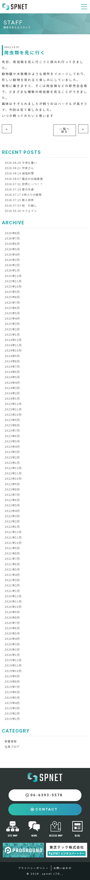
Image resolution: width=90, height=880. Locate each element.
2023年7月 (12, 430)
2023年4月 (12, 446)
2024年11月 (13, 345)
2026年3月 (12, 260)
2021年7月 (12, 558)
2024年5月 (12, 377)
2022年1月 (12, 526)
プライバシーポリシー (33, 868)
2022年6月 (12, 500)
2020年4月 (12, 639)
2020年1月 (12, 655)
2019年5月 (12, 697)
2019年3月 (12, 708)
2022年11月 (13, 473)
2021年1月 (12, 591)
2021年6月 (12, 564)
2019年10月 (13, 671)
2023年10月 (13, 414)
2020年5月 (12, 633)
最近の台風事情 (24, 179)
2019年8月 (12, 681)
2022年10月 (13, 478)
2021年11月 (13, 537)
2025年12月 (13, 276)
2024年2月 (12, 393)
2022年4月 (12, 511)
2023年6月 (12, 436)
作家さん (19, 168)
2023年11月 (13, 409)
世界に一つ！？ (24, 184)
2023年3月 (12, 452)
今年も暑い (21, 162)
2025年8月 (12, 297)
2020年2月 (12, 649)
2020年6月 (12, 628)
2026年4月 (12, 254)
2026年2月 (12, 265)
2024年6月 (12, 372)
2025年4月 (12, 318)
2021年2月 (12, 585)
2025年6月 (12, 308)
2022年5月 (12, 505)
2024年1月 (12, 398)
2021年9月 (12, 548)
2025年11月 (13, 281)
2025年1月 (12, 334)
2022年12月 (13, 468)
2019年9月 (12, 676)
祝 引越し (21, 205)
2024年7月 (12, 366)
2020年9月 (12, 612)
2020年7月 (12, 623)
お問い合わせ (63, 868)
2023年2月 (12, 457)
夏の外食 (19, 189)
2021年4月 (12, 575)
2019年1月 (12, 719)
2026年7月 (12, 238)
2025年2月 (12, 329)
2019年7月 (12, 687)
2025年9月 (12, 292)
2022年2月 (12, 521)
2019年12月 (13, 660)
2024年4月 (12, 382)
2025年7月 (12, 302)
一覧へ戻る (64, 130)
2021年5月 (12, 569)
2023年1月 (12, 463)
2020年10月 (13, 607)
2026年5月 (12, 249)
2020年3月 (12, 644)
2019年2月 (12, 713)
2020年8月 (12, 617)
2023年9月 (12, 420)
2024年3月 (12, 388)
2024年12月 (13, 340)
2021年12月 (13, 532)
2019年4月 (12, 703)
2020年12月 (13, 596)
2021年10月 (13, 543)
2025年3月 (12, 324)
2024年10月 (13, 350)
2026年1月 (12, 270)
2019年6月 (12, 692)
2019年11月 (13, 665)
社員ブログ (12, 746)
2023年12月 (13, 404)
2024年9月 (12, 356)
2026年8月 (12, 233)
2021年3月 (12, 580)
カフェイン (21, 211)
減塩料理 (19, 173)
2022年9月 (12, 484)
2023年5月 (12, 441)
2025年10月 (13, 286)
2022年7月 (12, 494)
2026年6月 (12, 243)
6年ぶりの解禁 (23, 194)
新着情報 (11, 741)
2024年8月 (12, 361)
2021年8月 (12, 553)
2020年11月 (13, 601)
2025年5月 (12, 313)
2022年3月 (12, 516)
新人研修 (19, 200)
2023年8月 (12, 425)
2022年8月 (12, 489)
